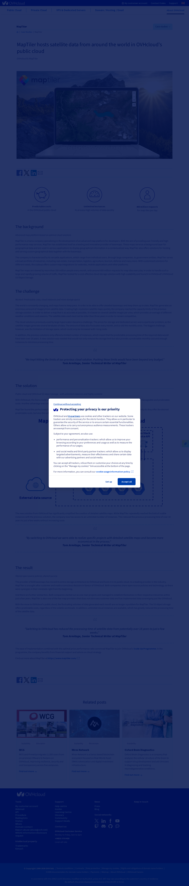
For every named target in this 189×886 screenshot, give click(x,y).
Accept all (127, 481)
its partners (74, 415)
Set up (108, 481)
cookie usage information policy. (113, 471)
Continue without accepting (67, 404)
